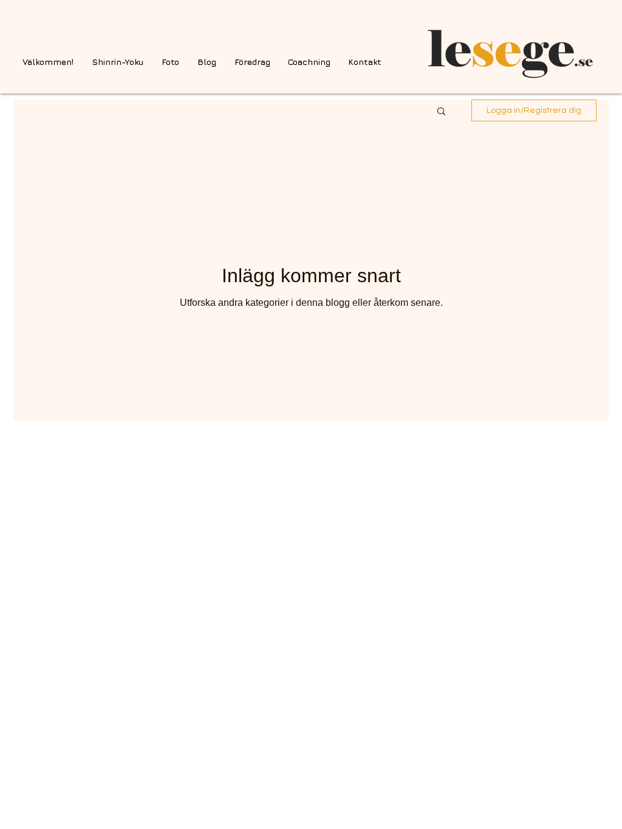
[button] (441, 112)
